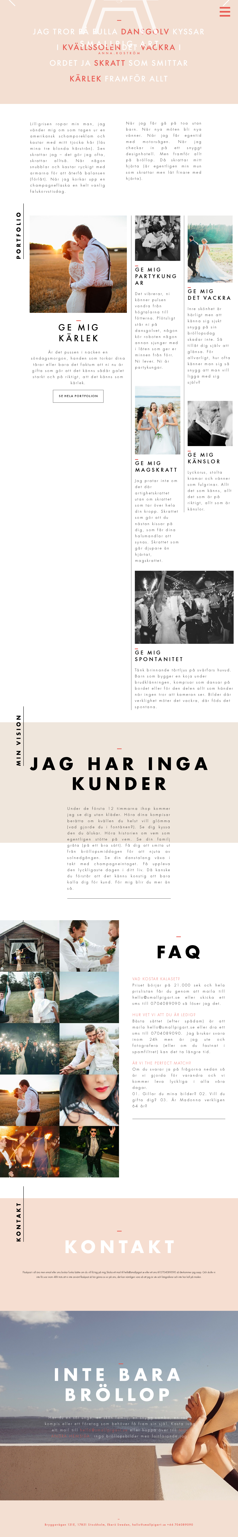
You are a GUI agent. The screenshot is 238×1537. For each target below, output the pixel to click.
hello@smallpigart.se (156, 997)
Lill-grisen (41, 124)
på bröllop (139, 160)
